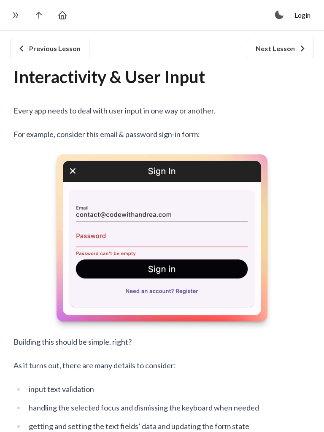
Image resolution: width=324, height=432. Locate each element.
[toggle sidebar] (15, 15)
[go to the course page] (39, 15)
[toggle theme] (279, 15)
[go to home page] (62, 15)
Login (302, 15)
